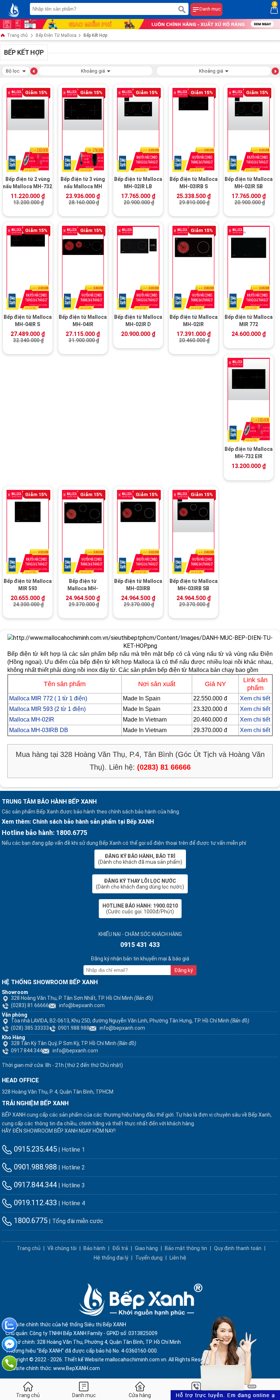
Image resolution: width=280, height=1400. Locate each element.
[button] (34, 71)
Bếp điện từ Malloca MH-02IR (194, 320)
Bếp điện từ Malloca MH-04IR (83, 320)
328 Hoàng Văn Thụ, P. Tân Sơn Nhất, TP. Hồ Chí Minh (82, 998)
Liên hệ (178, 1258)
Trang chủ (17, 35)
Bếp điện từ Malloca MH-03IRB (138, 584)
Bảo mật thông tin (186, 1248)
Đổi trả (120, 1248)
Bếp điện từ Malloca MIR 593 (28, 584)
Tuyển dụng (149, 1258)
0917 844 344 (26, 1050)
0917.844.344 (34, 1184)
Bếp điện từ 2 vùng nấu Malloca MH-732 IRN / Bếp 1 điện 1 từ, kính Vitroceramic (27, 183)
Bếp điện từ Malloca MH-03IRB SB (194, 584)
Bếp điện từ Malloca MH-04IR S (28, 320)
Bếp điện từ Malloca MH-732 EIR (249, 452)
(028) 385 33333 (30, 1028)
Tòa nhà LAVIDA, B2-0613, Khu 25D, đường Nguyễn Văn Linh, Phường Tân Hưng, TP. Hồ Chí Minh (130, 1021)
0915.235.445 (34, 1149)
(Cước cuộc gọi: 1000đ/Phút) (140, 908)
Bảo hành (94, 1248)
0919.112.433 (34, 1202)
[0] (274, 9)
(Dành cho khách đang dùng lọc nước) (140, 884)
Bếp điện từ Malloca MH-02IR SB (249, 182)
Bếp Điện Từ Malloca (56, 35)
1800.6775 (29, 1220)
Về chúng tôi (62, 1248)
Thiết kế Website (84, 1359)
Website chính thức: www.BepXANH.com (52, 1368)
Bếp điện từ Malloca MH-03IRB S (194, 182)
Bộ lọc (13, 71)
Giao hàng (146, 1248)
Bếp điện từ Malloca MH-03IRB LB (82, 585)
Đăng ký (183, 970)
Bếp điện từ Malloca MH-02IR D (138, 320)
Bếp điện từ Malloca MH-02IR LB (138, 182)
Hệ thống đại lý (111, 1258)
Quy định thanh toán (237, 1248)
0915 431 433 (140, 944)
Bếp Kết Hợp (95, 35)
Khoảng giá (93, 71)
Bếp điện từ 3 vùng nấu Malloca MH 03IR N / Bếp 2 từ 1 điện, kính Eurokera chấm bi (82, 183)
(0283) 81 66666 (30, 1005)
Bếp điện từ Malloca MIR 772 (249, 320)
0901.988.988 (73, 1028)
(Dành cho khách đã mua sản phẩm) (140, 859)
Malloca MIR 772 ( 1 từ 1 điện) (48, 698)
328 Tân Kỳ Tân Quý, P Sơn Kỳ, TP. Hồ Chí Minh (73, 1043)
